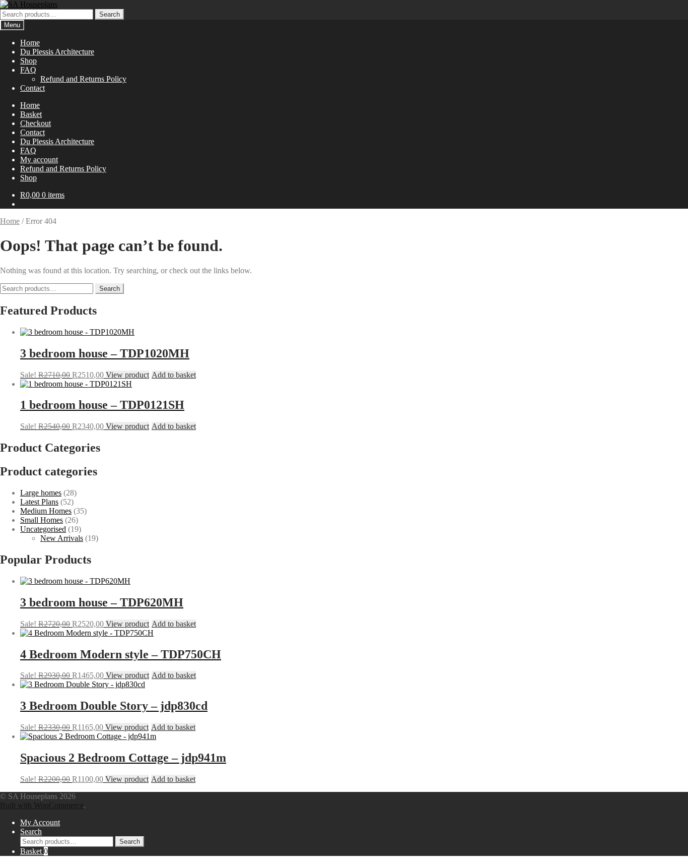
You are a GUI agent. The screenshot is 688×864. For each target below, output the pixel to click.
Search (109, 14)
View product (127, 375)
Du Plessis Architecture (57, 51)
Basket (31, 114)
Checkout (35, 123)
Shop (28, 60)
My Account (40, 822)
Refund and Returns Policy (83, 79)
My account (39, 159)
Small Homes (41, 520)
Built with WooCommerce (42, 805)
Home (30, 42)
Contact (32, 88)
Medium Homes (46, 511)
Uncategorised (43, 529)
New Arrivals (61, 538)
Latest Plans (39, 502)
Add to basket (174, 375)
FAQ (28, 70)
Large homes (40, 492)
